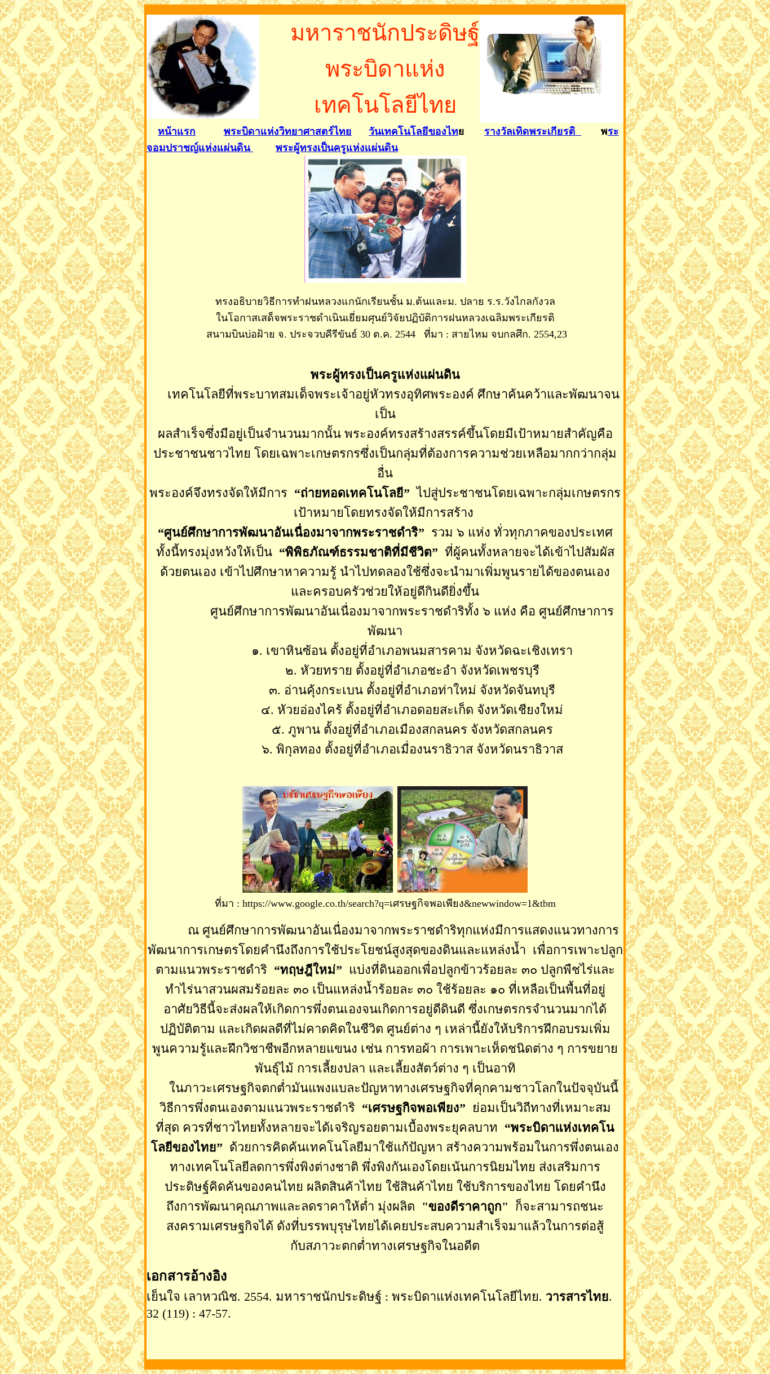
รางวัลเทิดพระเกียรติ (532, 131)
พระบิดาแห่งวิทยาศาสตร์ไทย (288, 131)
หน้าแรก (177, 131)
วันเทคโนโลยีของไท (413, 131)
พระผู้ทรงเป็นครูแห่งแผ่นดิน (337, 147)
